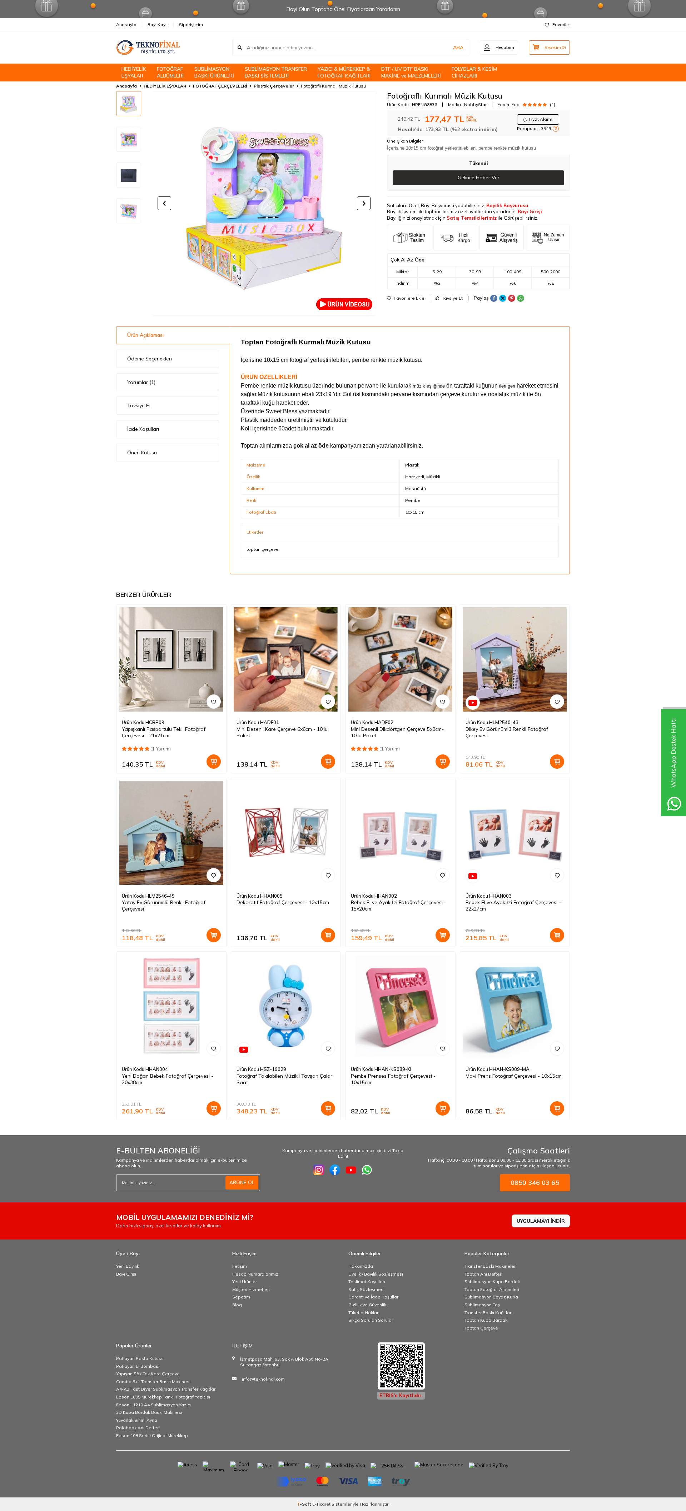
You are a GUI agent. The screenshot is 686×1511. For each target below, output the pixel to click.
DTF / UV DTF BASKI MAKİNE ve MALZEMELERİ (411, 72)
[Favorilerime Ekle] (214, 701)
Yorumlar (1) (141, 382)
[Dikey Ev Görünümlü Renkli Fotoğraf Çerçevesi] (515, 659)
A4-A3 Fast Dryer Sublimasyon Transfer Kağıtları (166, 1389)
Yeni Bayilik (127, 1266)
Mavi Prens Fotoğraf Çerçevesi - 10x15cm (514, 1076)
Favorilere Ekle (408, 298)
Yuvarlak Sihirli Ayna (136, 1420)
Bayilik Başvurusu (507, 205)
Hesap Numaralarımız (255, 1274)
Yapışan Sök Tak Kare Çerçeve (148, 1373)
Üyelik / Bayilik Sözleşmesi (375, 1274)
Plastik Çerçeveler (274, 86)
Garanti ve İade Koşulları (373, 1297)
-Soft (304, 1504)
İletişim (239, 1266)
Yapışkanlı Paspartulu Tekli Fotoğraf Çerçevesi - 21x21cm (163, 732)
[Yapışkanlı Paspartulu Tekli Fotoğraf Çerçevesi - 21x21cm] (171, 659)
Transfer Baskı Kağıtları (488, 1312)
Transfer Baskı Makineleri (490, 1266)
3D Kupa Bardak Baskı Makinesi (149, 1412)
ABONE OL (241, 1182)
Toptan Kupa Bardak (485, 1320)
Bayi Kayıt (158, 24)
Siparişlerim (191, 24)
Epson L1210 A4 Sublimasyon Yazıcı (153, 1404)
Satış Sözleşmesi (366, 1289)
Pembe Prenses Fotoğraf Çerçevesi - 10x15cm (393, 1079)
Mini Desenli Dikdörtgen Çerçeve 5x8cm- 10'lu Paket (397, 732)
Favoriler (561, 24)
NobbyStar (475, 104)
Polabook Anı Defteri (138, 1427)
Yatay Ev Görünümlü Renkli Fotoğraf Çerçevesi (163, 905)
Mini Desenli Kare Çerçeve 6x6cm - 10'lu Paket (282, 732)
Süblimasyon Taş (482, 1304)
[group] (264, 203)
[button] (164, 203)
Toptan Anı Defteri (483, 1274)
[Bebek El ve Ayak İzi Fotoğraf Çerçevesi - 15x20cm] (400, 833)
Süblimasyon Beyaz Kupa (491, 1297)
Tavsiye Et (452, 298)
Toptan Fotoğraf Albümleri (491, 1289)
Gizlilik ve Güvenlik (367, 1304)
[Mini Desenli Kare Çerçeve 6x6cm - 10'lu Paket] (286, 659)
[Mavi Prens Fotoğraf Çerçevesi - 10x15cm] (515, 1006)
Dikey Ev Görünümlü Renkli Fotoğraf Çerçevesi (507, 732)
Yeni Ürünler (244, 1281)
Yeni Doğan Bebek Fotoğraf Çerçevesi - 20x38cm (167, 1079)
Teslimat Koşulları (366, 1281)
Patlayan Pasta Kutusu (140, 1358)
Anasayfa (126, 24)
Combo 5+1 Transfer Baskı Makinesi (153, 1381)
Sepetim (241, 1297)
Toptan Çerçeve (481, 1328)
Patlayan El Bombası (137, 1366)
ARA (458, 47)
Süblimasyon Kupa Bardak (492, 1281)
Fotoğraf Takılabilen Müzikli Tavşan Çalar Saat (284, 1079)
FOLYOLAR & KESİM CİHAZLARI (474, 72)
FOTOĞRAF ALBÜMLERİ (170, 72)
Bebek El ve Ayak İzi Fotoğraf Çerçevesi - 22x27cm (513, 905)
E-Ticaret (321, 1504)
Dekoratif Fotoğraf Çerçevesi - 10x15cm (283, 902)
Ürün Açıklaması (145, 335)
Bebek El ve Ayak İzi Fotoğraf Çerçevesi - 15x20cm (398, 905)
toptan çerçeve (263, 549)
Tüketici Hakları (363, 1312)
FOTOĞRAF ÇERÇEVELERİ (220, 86)
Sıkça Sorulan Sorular (370, 1320)
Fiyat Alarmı (541, 119)
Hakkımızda (360, 1266)
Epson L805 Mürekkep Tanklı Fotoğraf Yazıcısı (163, 1397)
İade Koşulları (143, 429)
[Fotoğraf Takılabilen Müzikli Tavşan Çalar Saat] (286, 1006)
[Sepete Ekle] (214, 761)
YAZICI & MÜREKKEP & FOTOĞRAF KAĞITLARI (344, 72)
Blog (237, 1304)
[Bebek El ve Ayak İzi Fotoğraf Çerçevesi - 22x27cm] (515, 833)
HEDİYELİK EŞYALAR (133, 72)
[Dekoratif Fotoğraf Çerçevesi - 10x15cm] (286, 833)
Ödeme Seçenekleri (149, 358)
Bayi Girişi (530, 211)
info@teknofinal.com (263, 1379)
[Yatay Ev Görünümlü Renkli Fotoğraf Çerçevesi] (171, 833)
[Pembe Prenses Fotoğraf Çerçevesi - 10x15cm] (400, 1006)
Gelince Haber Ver (478, 177)
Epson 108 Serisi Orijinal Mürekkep (152, 1435)
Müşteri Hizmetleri (251, 1289)
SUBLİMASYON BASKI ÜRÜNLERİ (214, 72)
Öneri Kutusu (142, 452)
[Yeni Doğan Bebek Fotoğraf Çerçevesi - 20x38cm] (171, 1006)
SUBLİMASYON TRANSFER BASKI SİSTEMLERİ (276, 72)
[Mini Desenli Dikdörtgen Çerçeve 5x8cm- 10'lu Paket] (400, 659)
